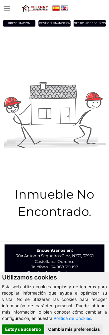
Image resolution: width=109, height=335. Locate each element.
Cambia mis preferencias (74, 329)
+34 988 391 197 (63, 266)
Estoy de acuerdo (23, 329)
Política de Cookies (72, 318)
